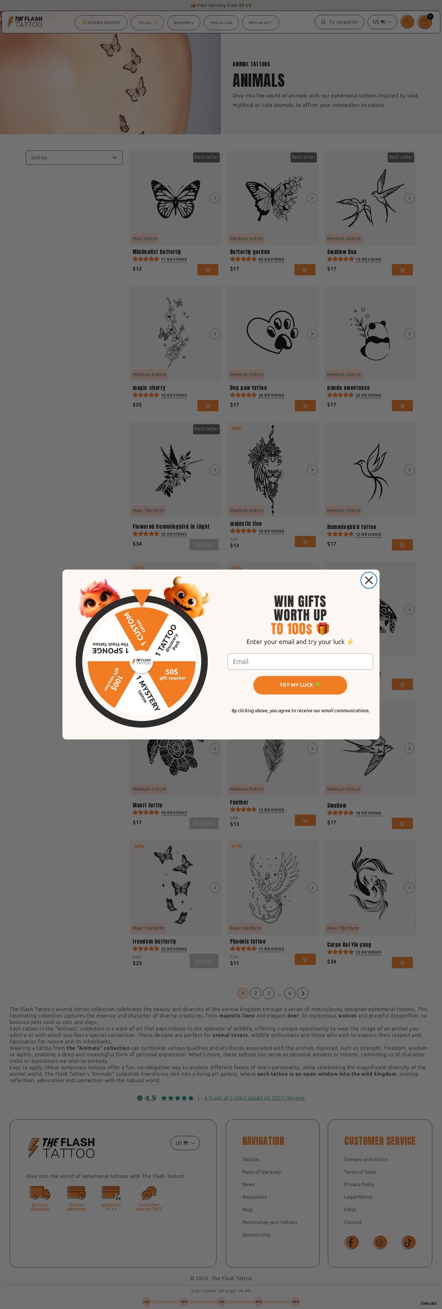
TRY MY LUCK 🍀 (300, 685)
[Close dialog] (369, 580)
